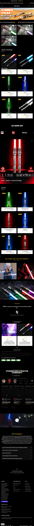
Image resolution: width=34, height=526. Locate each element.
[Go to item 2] (5, 175)
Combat (8, 92)
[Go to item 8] (23, 175)
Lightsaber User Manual (17, 483)
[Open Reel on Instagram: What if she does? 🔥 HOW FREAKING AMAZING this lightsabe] (7, 395)
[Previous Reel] (30, 407)
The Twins (25, 70)
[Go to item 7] (20, 175)
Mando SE (9, 70)
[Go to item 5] (14, 175)
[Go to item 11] (32, 175)
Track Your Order (16, 491)
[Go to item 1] (2, 175)
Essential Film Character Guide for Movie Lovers (6, 507)
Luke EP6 (8, 114)
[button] (16, 347)
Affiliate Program (28, 489)
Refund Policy (27, 484)
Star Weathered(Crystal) (8, 229)
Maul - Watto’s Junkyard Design (11, 180)
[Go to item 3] (8, 175)
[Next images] (33, 271)
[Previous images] (1, 271)
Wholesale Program (28, 491)
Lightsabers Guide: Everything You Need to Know (6, 512)
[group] (17, 14)
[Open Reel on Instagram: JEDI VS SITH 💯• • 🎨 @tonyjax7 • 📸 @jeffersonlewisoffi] (18, 395)
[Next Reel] (32, 407)
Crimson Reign (25, 251)
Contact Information (16, 489)
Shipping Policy (27, 486)
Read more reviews (17, 349)
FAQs (14, 486)
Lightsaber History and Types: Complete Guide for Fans (6, 510)
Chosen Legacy (9, 251)
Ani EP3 (25, 92)
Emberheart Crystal (25, 208)
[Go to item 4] (11, 175)
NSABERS (2, 178)
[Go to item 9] (26, 175)
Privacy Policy (27, 483)
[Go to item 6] (17, 175)
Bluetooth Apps (15, 484)
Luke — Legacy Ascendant (8, 208)
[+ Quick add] (15, 68)
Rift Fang (25, 229)
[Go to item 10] (29, 175)
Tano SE (25, 114)
